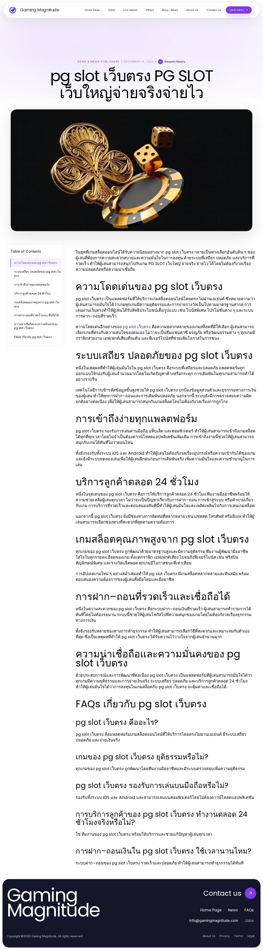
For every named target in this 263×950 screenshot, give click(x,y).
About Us (209, 936)
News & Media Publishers (99, 61)
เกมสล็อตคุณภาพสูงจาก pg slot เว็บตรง (36, 304)
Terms (238, 936)
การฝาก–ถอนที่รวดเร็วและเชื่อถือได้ (36, 315)
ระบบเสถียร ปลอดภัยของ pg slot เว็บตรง (37, 273)
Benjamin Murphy (175, 61)
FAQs (249, 910)
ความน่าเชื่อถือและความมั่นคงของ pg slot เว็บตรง (36, 326)
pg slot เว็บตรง (137, 326)
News (233, 910)
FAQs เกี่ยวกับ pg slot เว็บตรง (33, 337)
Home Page (210, 910)
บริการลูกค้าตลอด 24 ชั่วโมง (32, 293)
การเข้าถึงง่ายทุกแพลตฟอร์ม (32, 284)
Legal (251, 936)
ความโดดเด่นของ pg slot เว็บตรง (35, 262)
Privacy (224, 936)
